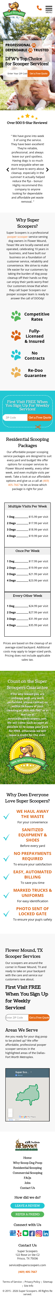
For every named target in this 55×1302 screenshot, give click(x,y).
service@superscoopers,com (27, 718)
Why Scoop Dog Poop (27, 1163)
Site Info (28, 1285)
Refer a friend (28, 1214)
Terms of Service (12, 1281)
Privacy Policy (32, 1281)
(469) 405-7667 (32, 710)
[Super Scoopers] (14, 10)
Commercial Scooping (27, 1173)
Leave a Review (27, 1206)
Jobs (27, 1183)
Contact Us (27, 1188)
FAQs (27, 1178)
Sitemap (48, 1281)
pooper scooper (17, 237)
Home (27, 1158)
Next (47, 169)
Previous (7, 169)
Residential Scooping (27, 1168)
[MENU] (49, 8)
